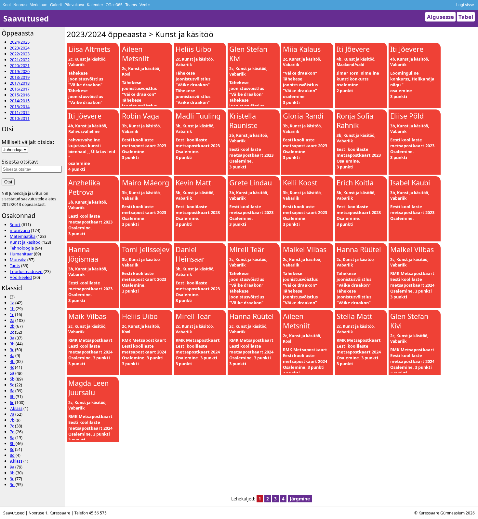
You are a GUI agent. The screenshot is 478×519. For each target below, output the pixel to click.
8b (12, 443)
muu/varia (20, 230)
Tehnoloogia (22, 248)
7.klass (16, 408)
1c (12, 314)
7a (12, 414)
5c (12, 385)
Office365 (114, 5)
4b (12, 361)
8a (12, 437)
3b (12, 344)
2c (12, 332)
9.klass (16, 461)
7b (12, 420)
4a (12, 355)
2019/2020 (20, 71)
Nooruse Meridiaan (30, 5)
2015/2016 (20, 95)
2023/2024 (20, 48)
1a (12, 303)
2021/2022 (20, 60)
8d (12, 455)
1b (12, 308)
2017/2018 (20, 83)
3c (12, 350)
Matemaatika (22, 236)
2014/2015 (20, 101)
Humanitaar (21, 254)
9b (12, 473)
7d (12, 432)
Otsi (8, 182)
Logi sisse (465, 5)
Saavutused (26, 18)
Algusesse (440, 17)
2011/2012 (20, 112)
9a (12, 467)
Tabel (465, 17)
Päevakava (74, 5)
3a (12, 338)
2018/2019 (20, 77)
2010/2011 (20, 118)
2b (12, 326)
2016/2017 (20, 89)
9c (12, 479)
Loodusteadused (26, 271)
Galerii (56, 5)
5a (12, 373)
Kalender (95, 5)
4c (12, 367)
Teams (131, 5)
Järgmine (300, 499)
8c (12, 449)
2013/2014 (20, 106)
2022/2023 (20, 54)
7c (12, 426)
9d (12, 484)
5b (12, 379)
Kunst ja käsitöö (25, 242)
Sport (15, 224)
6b (12, 396)
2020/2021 (20, 65)
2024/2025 (20, 42)
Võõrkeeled (21, 277)
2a (12, 320)
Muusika (18, 260)
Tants (15, 265)
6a (12, 391)
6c (12, 402)
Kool (7, 5)
